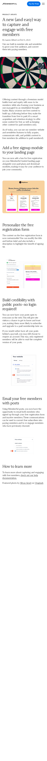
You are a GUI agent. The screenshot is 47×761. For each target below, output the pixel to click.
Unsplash (39, 483)
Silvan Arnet (25, 483)
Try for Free (34, 4)
